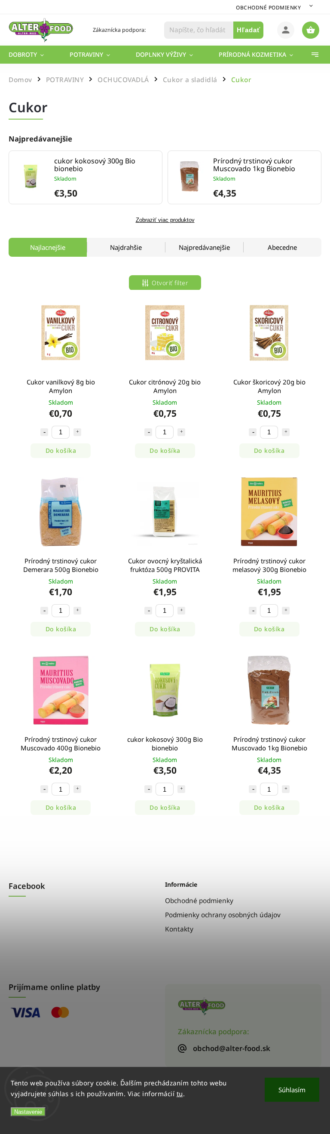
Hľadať (248, 30)
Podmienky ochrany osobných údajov (223, 914)
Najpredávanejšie (204, 247)
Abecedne (282, 247)
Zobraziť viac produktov (165, 220)
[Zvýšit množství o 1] (77, 432)
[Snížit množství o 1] (44, 432)
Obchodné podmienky (268, 7)
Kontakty (179, 929)
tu (180, 1093)
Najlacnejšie (47, 247)
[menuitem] (33, 55)
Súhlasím (292, 1089)
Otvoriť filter (170, 283)
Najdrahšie (126, 247)
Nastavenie (28, 1112)
